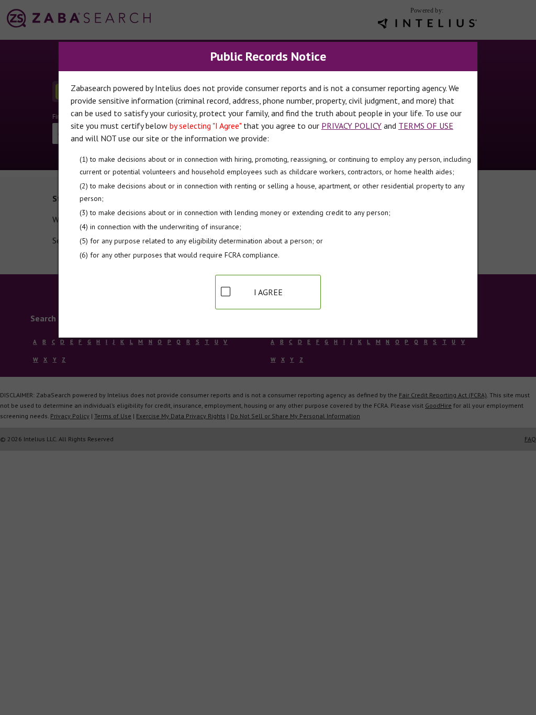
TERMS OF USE (425, 125)
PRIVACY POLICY (351, 125)
